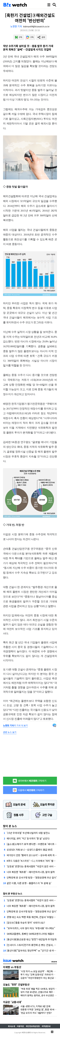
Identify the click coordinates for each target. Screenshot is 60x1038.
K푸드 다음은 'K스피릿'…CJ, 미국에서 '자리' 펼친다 (32, 860)
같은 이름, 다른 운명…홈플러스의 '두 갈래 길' (29, 883)
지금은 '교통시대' (12, 1002)
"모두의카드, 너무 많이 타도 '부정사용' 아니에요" (31, 928)
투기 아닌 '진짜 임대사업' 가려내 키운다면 (40, 974)
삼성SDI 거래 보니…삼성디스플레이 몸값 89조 (30, 849)
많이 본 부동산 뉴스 (12, 893)
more (54, 961)
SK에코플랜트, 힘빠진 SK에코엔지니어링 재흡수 (30, 933)
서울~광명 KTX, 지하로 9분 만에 (35, 1006)
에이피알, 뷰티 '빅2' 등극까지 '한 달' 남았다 (28, 838)
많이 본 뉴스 (10, 826)
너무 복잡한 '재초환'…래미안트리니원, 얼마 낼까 (31, 872)
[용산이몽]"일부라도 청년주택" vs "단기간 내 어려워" (33, 950)
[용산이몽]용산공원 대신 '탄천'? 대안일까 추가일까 (32, 939)
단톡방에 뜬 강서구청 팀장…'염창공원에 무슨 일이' (32, 877)
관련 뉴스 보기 (9, 732)
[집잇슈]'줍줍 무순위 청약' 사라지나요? (26, 922)
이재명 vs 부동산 (12, 967)
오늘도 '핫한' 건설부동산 (16, 984)
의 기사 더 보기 (15, 725)
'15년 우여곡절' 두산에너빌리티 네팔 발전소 (28, 833)
